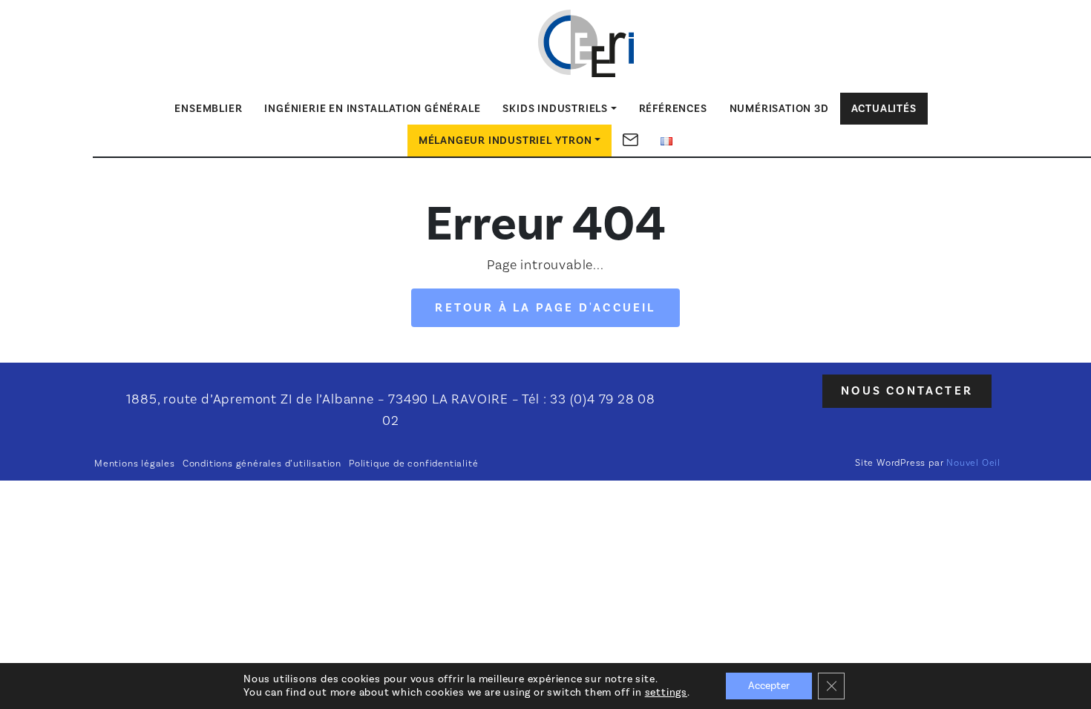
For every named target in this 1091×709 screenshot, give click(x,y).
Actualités (884, 109)
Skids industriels (555, 109)
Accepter (769, 686)
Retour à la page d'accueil (545, 307)
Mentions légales (134, 463)
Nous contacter (907, 390)
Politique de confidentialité (413, 463)
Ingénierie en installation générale (372, 109)
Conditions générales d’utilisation (262, 463)
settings (666, 692)
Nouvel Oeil (973, 463)
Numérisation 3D (779, 109)
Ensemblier (208, 109)
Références (673, 109)
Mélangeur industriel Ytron (505, 140)
